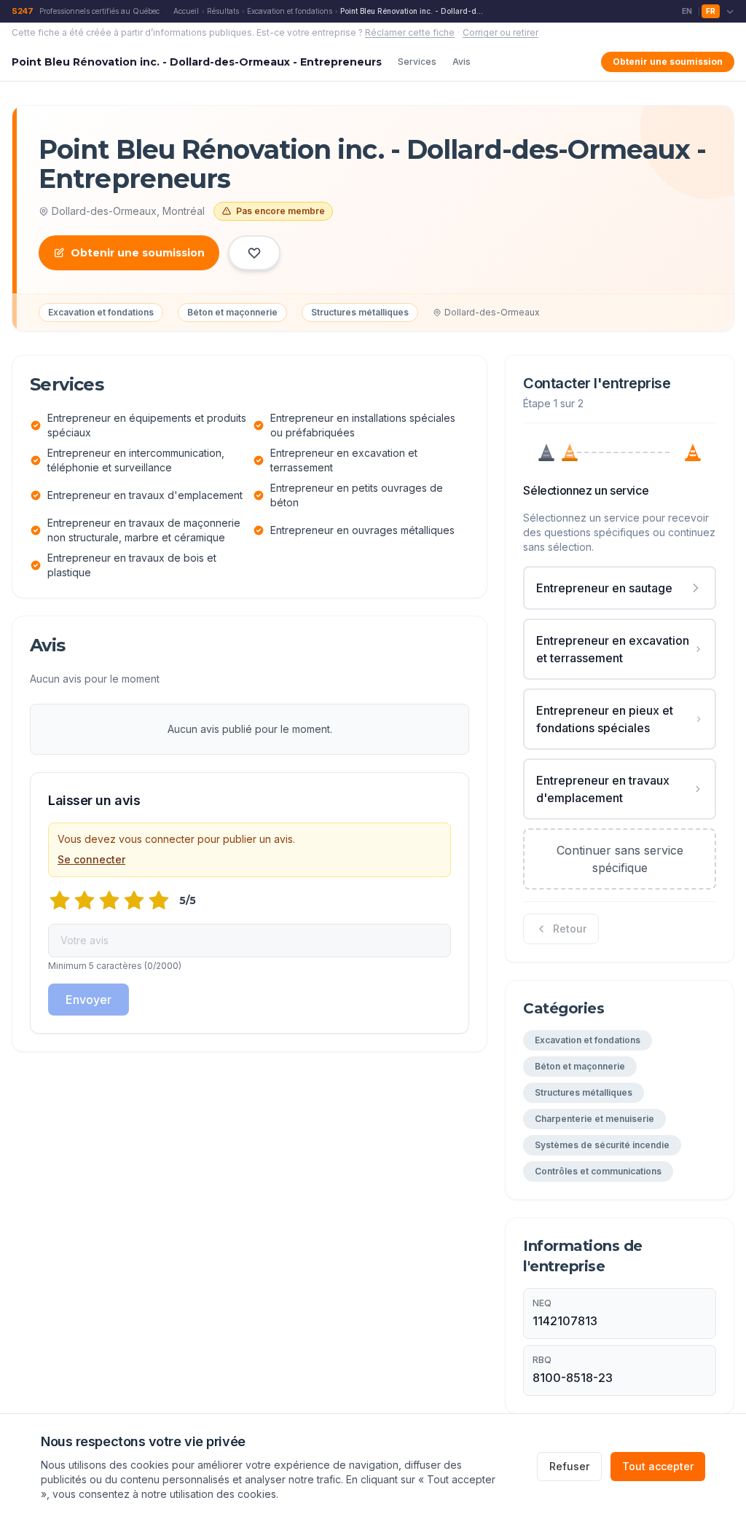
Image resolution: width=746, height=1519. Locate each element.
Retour (569, 928)
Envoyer (88, 999)
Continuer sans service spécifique (620, 859)
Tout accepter (658, 1466)
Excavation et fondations (289, 11)
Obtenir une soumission (668, 61)
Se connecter (91, 859)
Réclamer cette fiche (410, 32)
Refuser (569, 1466)
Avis (461, 61)
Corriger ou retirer (500, 32)
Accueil (186, 11)
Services (417, 61)
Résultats (223, 11)
